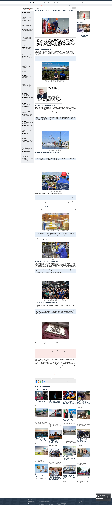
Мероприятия (70, 5)
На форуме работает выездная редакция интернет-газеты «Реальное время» (69, 459)
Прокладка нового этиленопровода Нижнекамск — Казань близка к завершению (27, 115)
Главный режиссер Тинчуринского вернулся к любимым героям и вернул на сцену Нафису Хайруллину (55, 403)
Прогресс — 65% (26, 91)
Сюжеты (58, 2)
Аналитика (31, 5)
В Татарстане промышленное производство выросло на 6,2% (26, 101)
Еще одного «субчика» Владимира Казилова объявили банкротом (41, 459)
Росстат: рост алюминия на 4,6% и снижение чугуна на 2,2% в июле (27, 57)
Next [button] (89, 15)
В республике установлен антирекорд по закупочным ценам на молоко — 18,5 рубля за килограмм (83, 423)
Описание (79, 502)
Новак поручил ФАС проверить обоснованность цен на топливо (27, 44)
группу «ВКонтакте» (53, 373)
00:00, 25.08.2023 (37, 12)
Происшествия (51, 476)
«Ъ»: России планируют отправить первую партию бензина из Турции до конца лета (27, 94)
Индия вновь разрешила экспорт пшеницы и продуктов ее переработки (27, 89)
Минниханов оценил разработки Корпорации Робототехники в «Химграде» (27, 21)
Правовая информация (80, 501)
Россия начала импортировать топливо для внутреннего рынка (26, 134)
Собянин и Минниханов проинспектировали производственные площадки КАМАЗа (27, 130)
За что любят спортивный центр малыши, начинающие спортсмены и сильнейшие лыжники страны (83, 480)
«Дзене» (57, 374)
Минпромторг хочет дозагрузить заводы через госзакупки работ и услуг (27, 66)
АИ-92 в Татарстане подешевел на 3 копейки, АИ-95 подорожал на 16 (27, 41)
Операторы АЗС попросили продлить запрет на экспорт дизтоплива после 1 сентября (27, 77)
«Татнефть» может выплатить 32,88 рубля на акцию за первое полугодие (27, 126)
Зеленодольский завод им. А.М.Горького (63, 378)
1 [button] (81, 19)
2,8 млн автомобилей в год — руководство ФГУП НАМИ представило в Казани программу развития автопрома (55, 443)
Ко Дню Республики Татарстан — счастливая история (82, 461)
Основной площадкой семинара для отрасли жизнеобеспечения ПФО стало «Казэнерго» (27, 111)
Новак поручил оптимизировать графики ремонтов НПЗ (27, 107)
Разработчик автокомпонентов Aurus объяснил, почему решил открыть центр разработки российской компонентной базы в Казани (83, 442)
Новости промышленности (28, 8)
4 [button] (85, 19)
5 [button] (86, 32)
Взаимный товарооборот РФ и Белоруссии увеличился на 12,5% (27, 17)
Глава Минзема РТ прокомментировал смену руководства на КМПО (27, 48)
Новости (41, 2)
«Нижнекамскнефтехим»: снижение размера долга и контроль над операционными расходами (27, 85)
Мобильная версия (59, 501)
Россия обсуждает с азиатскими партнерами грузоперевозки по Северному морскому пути (27, 13)
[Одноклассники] (75, 8)
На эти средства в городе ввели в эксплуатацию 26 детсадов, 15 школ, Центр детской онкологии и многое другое (69, 440)
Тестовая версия (59, 502)
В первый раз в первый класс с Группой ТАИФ (26, 104)
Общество (80, 5)
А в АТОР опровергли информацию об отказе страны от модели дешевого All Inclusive (41, 441)
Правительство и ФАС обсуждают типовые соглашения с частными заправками (27, 145)
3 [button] (84, 19)
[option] (83, 15)
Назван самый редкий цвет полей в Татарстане (27, 98)
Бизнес (60, 5)
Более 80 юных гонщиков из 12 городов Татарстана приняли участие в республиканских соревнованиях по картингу (41, 421)
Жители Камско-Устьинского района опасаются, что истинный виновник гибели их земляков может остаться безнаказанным (83, 404)
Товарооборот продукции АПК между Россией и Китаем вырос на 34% (27, 148)
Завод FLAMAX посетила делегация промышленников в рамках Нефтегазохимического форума (27, 37)
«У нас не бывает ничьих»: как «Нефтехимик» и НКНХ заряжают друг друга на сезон (27, 24)
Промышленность (43, 5)
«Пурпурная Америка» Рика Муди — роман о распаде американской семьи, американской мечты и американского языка (41, 403)
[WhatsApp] (40, 382)
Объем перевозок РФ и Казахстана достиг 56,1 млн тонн (27, 30)
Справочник (53, 2)
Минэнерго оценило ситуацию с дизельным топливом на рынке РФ (27, 81)
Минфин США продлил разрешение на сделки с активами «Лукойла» (27, 119)
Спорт (76, 5)
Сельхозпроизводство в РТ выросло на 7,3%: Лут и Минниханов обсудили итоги (27, 159)
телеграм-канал (47, 373)
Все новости (30, 9)
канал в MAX (59, 373)
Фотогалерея (46, 2)
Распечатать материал (72, 381)
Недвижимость (51, 5)
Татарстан (53, 378)
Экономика (37, 5)
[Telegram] (42, 382)
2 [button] (83, 19)
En (82, 2)
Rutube (54, 374)
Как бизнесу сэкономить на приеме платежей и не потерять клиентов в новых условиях (69, 478)
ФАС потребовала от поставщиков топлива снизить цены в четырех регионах (27, 155)
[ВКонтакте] (73, 8)
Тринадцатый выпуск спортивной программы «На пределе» (69, 403)
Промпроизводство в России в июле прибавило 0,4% (27, 54)
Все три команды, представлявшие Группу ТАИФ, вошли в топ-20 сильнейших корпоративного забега (55, 461)
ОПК (43, 378)
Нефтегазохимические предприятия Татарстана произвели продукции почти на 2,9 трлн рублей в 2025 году (27, 72)
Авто (56, 5)
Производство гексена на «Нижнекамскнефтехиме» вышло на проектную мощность (27, 33)
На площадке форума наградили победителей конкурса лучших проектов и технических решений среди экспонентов (69, 421)
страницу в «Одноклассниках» (68, 373)
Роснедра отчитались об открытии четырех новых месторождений (27, 63)
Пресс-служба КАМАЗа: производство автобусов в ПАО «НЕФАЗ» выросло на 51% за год (27, 141)
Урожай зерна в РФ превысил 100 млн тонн (27, 51)
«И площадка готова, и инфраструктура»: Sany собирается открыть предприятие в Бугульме (27, 152)
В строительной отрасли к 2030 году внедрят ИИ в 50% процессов (27, 122)
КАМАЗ (72, 378)
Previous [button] (78, 15)
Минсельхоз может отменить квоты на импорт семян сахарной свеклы (27, 137)
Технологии (64, 5)
